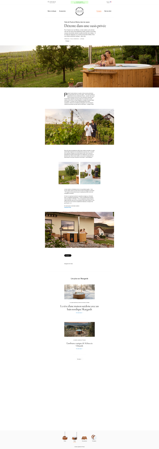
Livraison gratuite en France (79, 446)
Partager (67, 41)
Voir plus (79, 359)
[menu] (52, 11)
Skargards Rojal (67, 207)
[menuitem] (65, 437)
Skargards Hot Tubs (68, 263)
